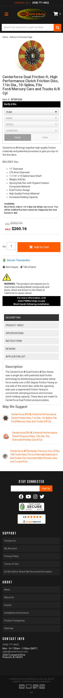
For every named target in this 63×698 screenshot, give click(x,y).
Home (5, 37)
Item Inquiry (12, 267)
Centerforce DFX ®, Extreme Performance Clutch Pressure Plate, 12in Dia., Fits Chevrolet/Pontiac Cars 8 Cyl (34, 436)
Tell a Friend (29, 267)
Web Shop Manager (41, 682)
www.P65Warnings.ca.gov (31, 301)
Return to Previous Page (21, 37)
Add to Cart (41, 247)
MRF (31, 692)
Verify (17, 137)
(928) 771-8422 (11, 644)
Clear (45, 137)
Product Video (15, 325)
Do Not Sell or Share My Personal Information (28, 571)
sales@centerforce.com (15, 651)
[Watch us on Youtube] (28, 497)
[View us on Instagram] (35, 497)
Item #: (6, 99)
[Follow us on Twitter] (42, 497)
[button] (31, 27)
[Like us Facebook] (21, 497)
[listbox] (31, 112)
